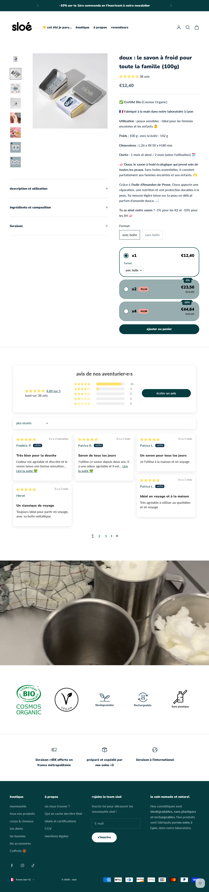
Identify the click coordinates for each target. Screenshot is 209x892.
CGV (48, 828)
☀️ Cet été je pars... (57, 27)
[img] (26, 439)
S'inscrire (104, 837)
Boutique (82, 27)
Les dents (16, 828)
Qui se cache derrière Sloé (63, 813)
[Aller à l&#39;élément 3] (15, 88)
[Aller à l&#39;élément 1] (15, 59)
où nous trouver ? (57, 806)
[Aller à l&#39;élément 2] (15, 73)
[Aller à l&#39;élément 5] (15, 118)
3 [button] (106, 536)
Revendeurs (119, 27)
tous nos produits (22, 813)
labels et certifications (60, 821)
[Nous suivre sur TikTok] (33, 865)
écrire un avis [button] (166, 393)
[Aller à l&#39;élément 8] (15, 162)
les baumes (18, 836)
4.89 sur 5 (53, 391)
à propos (100, 27)
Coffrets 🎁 (18, 851)
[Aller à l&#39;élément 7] (15, 147)
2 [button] (99, 536)
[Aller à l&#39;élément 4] (15, 103)
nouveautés (18, 806)
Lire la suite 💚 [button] (27, 471)
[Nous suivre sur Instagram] (22, 865)
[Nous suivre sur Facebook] (12, 865)
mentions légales (56, 836)
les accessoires (20, 843)
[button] (129, 76)
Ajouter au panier (159, 329)
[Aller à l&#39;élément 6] (15, 132)
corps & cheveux (21, 821)
